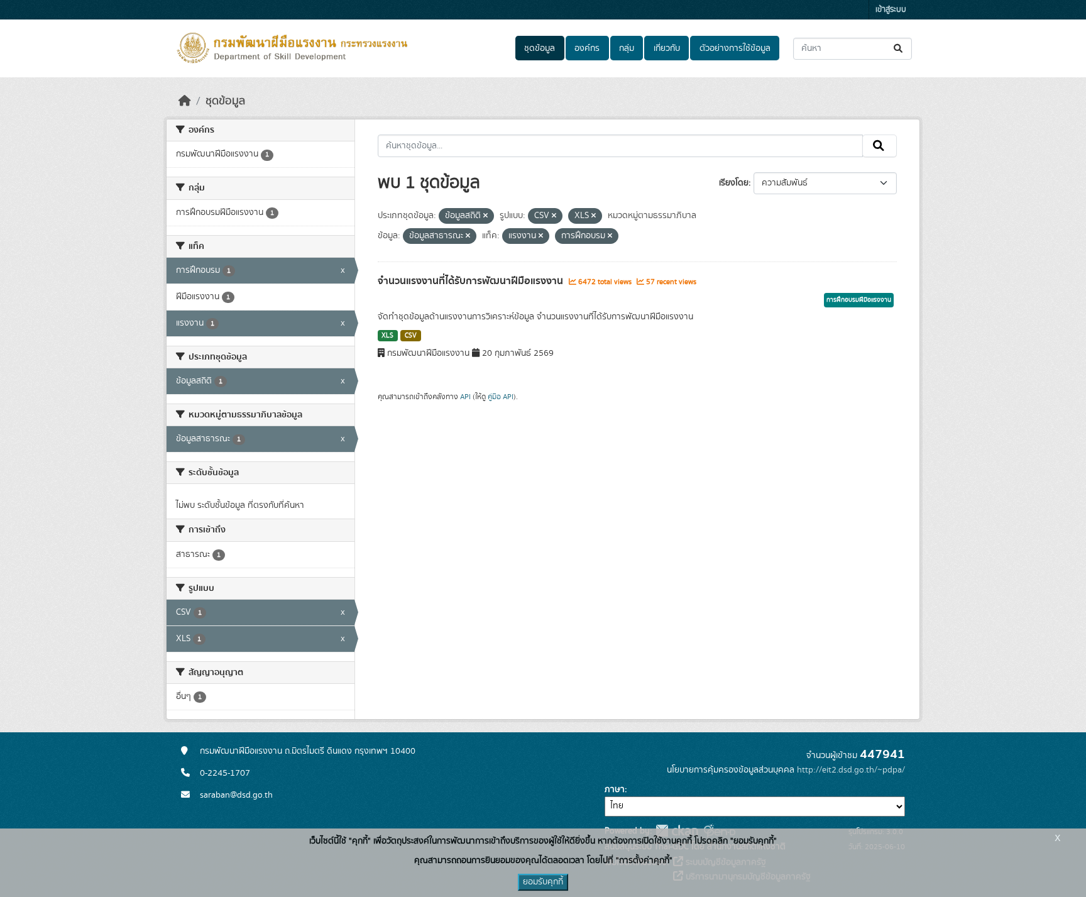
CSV (411, 336)
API (465, 396)
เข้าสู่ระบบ (890, 10)
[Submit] (899, 49)
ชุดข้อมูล (539, 48)
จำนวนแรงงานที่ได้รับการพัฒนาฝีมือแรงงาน (472, 281)
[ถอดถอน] (485, 216)
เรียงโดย (734, 183)
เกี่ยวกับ (667, 48)
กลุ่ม (626, 48)
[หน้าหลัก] (184, 101)
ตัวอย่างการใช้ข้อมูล (735, 48)
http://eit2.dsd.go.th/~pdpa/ (851, 770)
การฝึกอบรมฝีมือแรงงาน (858, 299)
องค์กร (587, 48)
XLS (387, 336)
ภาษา (615, 789)
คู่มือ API (500, 396)
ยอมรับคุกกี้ (543, 882)
